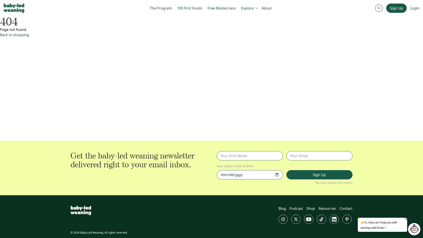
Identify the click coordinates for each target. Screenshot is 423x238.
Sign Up (396, 8)
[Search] (379, 8)
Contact (346, 208)
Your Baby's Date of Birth (235, 166)
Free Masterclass (222, 8)
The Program (161, 8)
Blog (282, 208)
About (267, 8)
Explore (247, 8)
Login (414, 8)
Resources (327, 208)
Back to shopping (14, 34)
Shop (310, 208)
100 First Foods (189, 8)
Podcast (296, 208)
